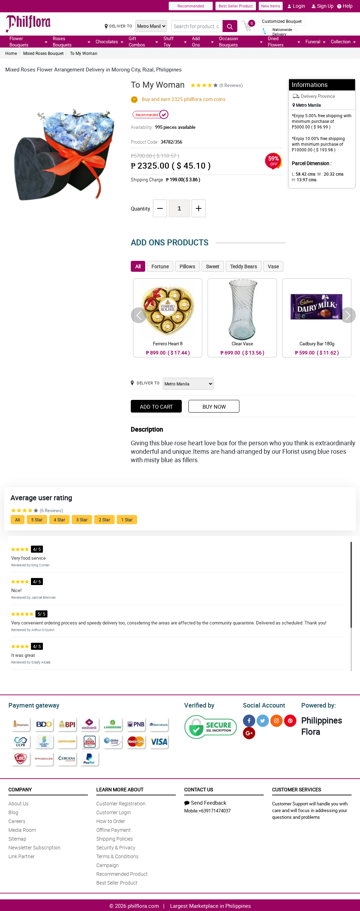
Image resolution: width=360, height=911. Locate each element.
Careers (16, 821)
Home (11, 53)
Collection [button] (341, 41)
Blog (13, 812)
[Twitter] (263, 721)
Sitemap (17, 838)
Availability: (163, 127)
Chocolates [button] (107, 41)
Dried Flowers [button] (276, 41)
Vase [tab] (273, 266)
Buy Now (214, 406)
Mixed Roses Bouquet (43, 53)
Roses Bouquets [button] (62, 41)
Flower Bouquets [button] (18, 41)
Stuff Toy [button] (168, 41)
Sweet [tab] (212, 266)
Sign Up (325, 5)
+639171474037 (215, 811)
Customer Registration (121, 803)
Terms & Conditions (117, 856)
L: (303, 174)
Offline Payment (113, 830)
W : (330, 174)
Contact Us (198, 789)
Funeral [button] (313, 41)
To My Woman (83, 53)
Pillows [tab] (187, 266)
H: (304, 179)
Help (348, 5)
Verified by (199, 705)
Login (299, 5)
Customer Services (296, 789)
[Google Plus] (249, 733)
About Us (18, 803)
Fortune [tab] (160, 266)
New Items (270, 5)
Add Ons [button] (196, 41)
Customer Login (113, 812)
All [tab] (138, 266)
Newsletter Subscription (34, 847)
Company (20, 789)
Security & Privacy (115, 847)
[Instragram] (276, 721)
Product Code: (156, 142)
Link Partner (21, 856)
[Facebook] (249, 721)
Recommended (191, 5)
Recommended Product (122, 874)
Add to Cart (156, 406)
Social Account (264, 705)
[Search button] (230, 26)
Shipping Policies (114, 838)
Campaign (107, 865)
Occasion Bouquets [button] (228, 41)
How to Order (110, 821)
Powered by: (318, 705)
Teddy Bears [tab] (243, 266)
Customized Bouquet (282, 21)
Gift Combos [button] (137, 41)
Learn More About (119, 789)
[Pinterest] (290, 721)
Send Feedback (208, 802)
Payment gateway (33, 705)
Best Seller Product (236, 5)
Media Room (22, 830)
